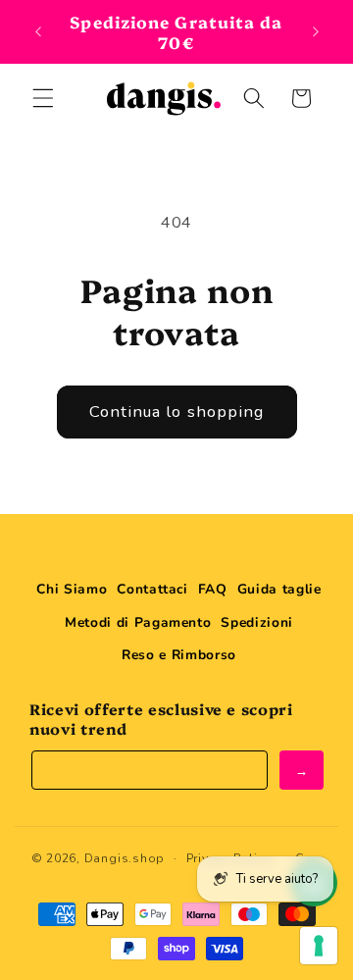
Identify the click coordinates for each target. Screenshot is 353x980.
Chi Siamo (71, 589)
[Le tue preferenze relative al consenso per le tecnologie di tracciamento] (318, 945)
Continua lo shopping (177, 411)
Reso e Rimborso (179, 654)
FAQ (212, 589)
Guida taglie (279, 589)
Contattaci (152, 589)
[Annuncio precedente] (38, 31)
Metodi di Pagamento (138, 622)
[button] (43, 98)
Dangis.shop (124, 858)
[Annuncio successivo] (315, 31)
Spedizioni (257, 622)
